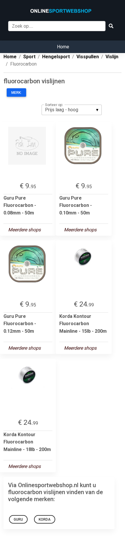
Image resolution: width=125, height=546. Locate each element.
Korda (45, 519)
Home (63, 47)
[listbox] (72, 110)
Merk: (16, 93)
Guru (18, 519)
